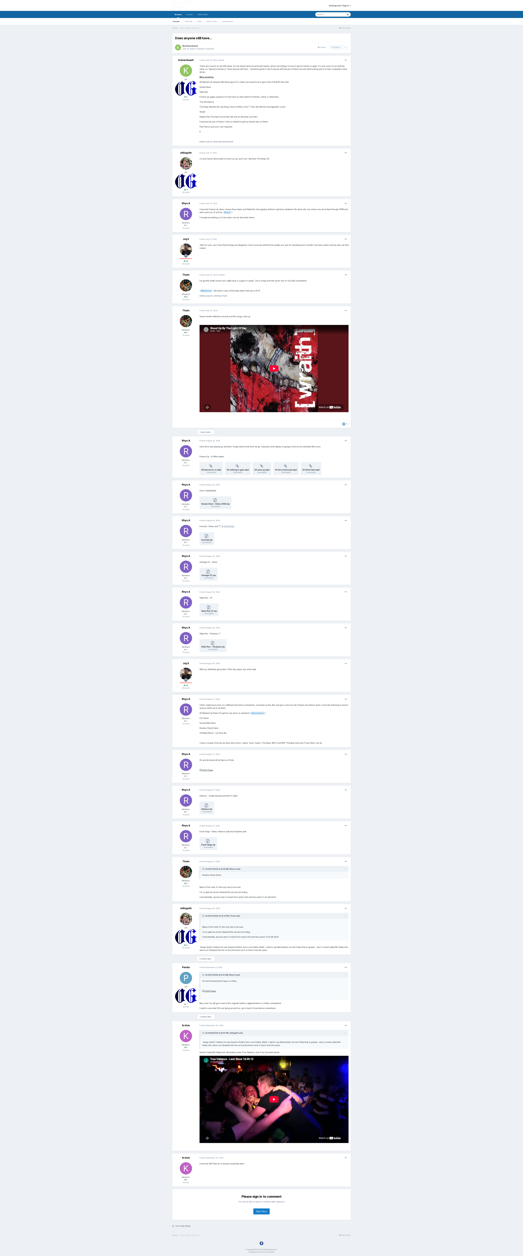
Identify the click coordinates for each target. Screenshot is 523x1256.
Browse (178, 14)
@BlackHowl (206, 291)
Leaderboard (227, 21)
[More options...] (346, 60)
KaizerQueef (191, 46)
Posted (208, 60)
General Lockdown (205, 49)
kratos (186, 1025)
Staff (199, 21)
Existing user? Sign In (339, 5)
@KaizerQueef (257, 713)
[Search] (348, 14)
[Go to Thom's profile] (186, 285)
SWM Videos (202, 14)
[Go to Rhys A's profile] (186, 214)
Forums (176, 21)
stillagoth (186, 152)
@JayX (227, 212)
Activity (189, 14)
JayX (186, 239)
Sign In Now (261, 1211)
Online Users (211, 21)
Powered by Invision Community (261, 1252)
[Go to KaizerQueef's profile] (178, 47)
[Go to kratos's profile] (186, 1036)
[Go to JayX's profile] (186, 250)
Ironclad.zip (229, 526)
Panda (186, 967)
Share (322, 47)
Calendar (188, 21)
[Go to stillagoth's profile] (186, 163)
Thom (185, 274)
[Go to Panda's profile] (186, 978)
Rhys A (186, 203)
